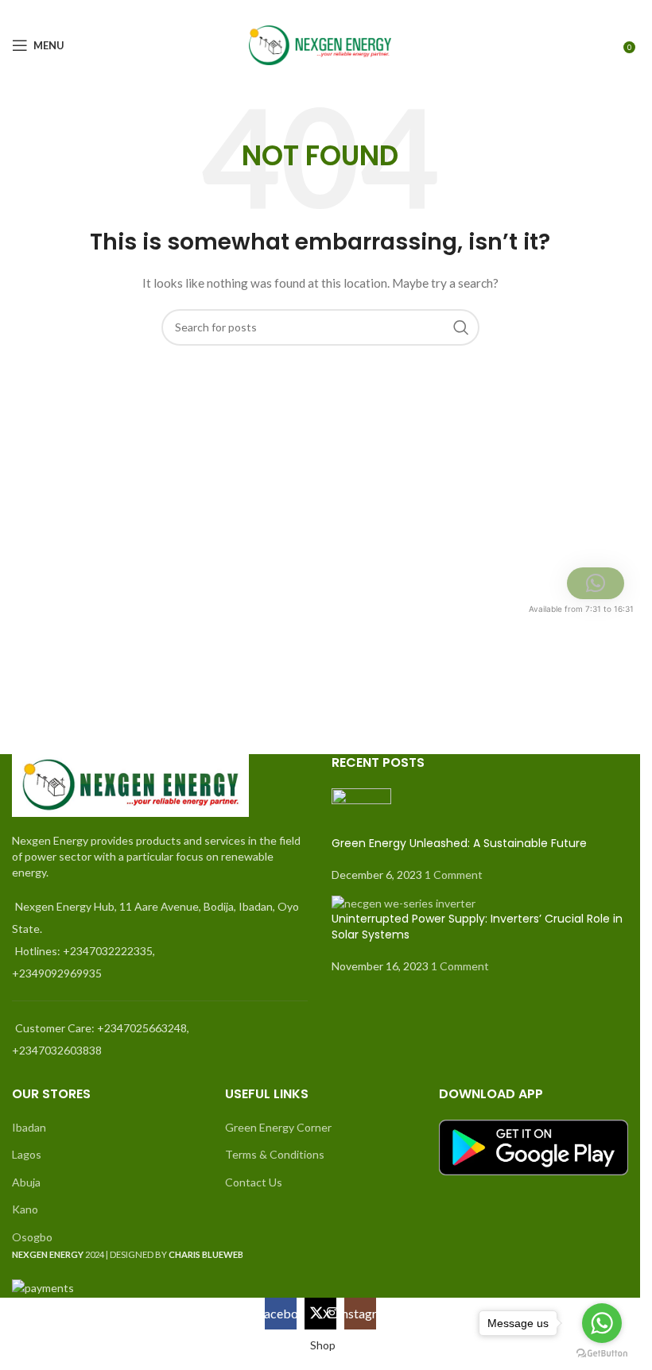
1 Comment (454, 874)
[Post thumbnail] (361, 810)
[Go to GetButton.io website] (601, 1354)
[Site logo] (320, 44)
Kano (25, 1209)
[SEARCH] (461, 327)
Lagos (26, 1154)
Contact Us (253, 1182)
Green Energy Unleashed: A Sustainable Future (459, 843)
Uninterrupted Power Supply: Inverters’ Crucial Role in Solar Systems (477, 926)
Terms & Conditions (274, 1154)
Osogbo (32, 1237)
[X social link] (598, 10)
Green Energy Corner (278, 1127)
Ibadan (29, 1127)
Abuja (26, 1182)
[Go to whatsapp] (602, 1323)
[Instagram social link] (618, 10)
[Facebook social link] (578, 10)
